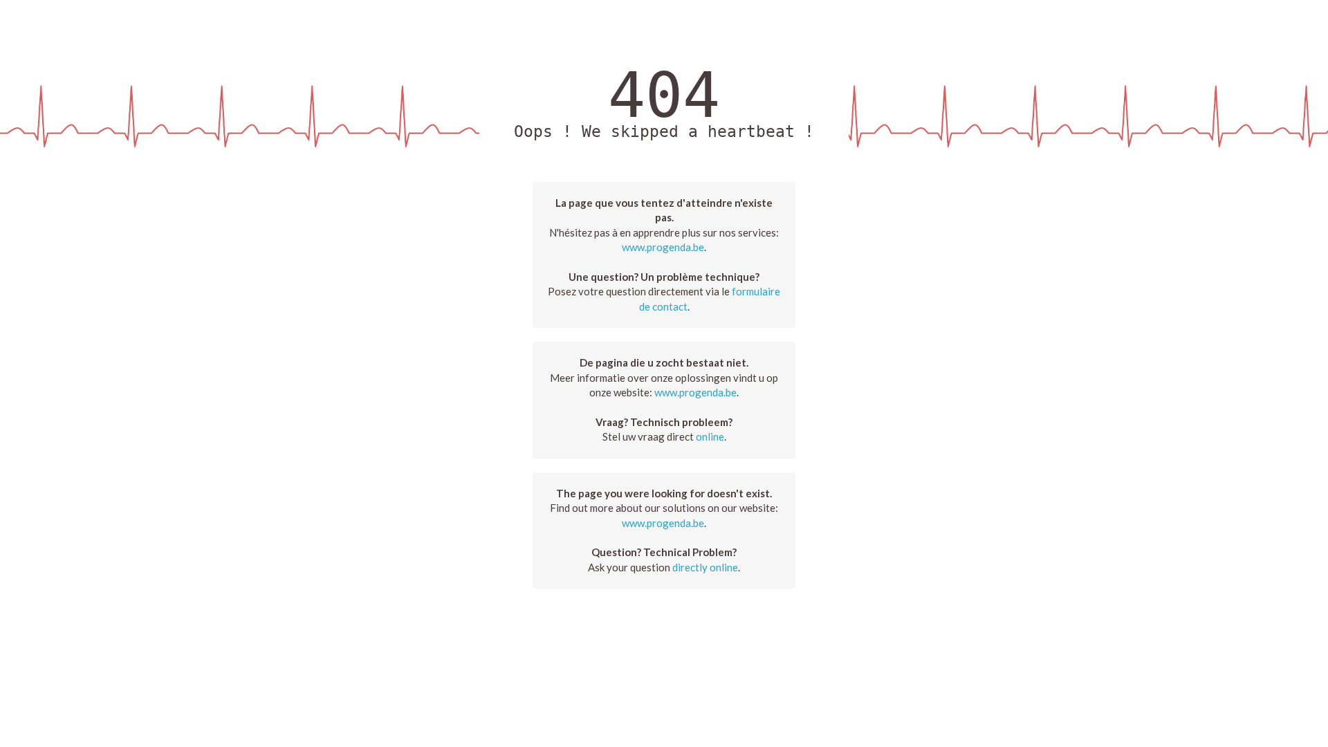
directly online (705, 567)
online (710, 436)
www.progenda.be (663, 247)
